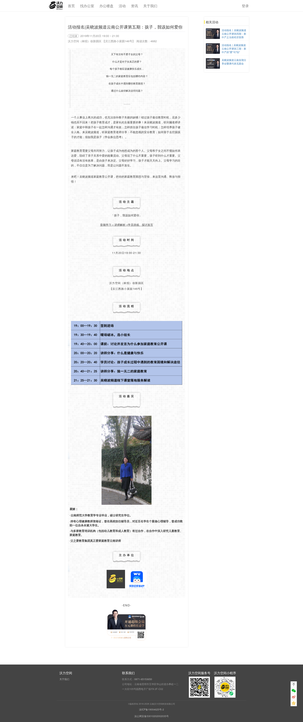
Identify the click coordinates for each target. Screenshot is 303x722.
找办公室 (87, 5)
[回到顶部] (294, 684)
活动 (122, 5)
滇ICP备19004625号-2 (151, 709)
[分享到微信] (294, 691)
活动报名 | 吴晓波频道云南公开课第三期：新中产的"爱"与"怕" (234, 48)
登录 (245, 5)
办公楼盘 (106, 5)
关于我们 (150, 5)
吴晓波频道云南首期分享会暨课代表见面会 (234, 61)
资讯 (134, 5)
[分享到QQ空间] (294, 703)
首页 (71, 5)
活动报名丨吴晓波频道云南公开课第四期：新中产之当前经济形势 (234, 33)
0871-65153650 (143, 679)
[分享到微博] (294, 697)
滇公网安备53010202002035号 (151, 716)
